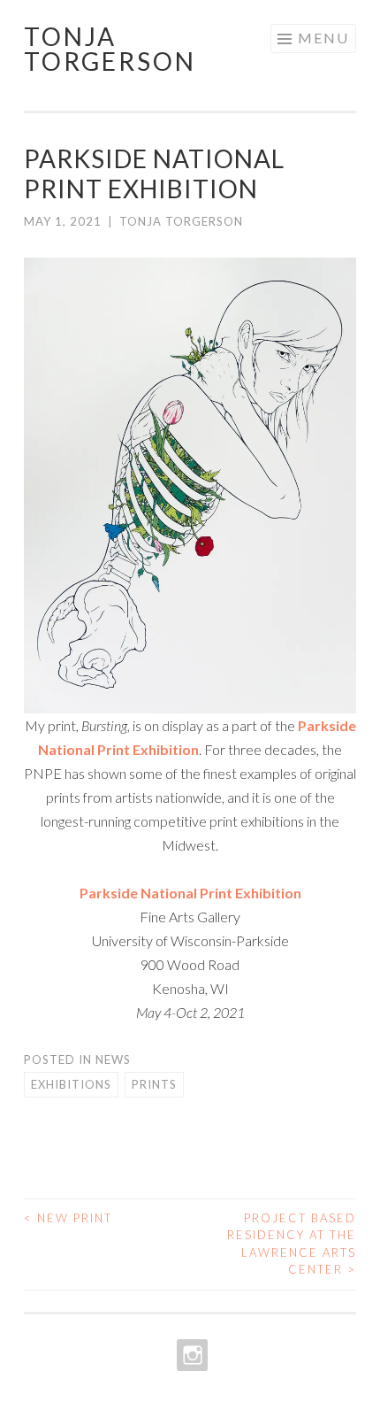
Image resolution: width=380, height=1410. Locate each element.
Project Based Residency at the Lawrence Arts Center (291, 1244)
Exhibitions (71, 1084)
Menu (323, 37)
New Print (68, 1218)
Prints (154, 1084)
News (113, 1059)
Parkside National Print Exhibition (190, 892)
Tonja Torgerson (110, 48)
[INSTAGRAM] (190, 1355)
